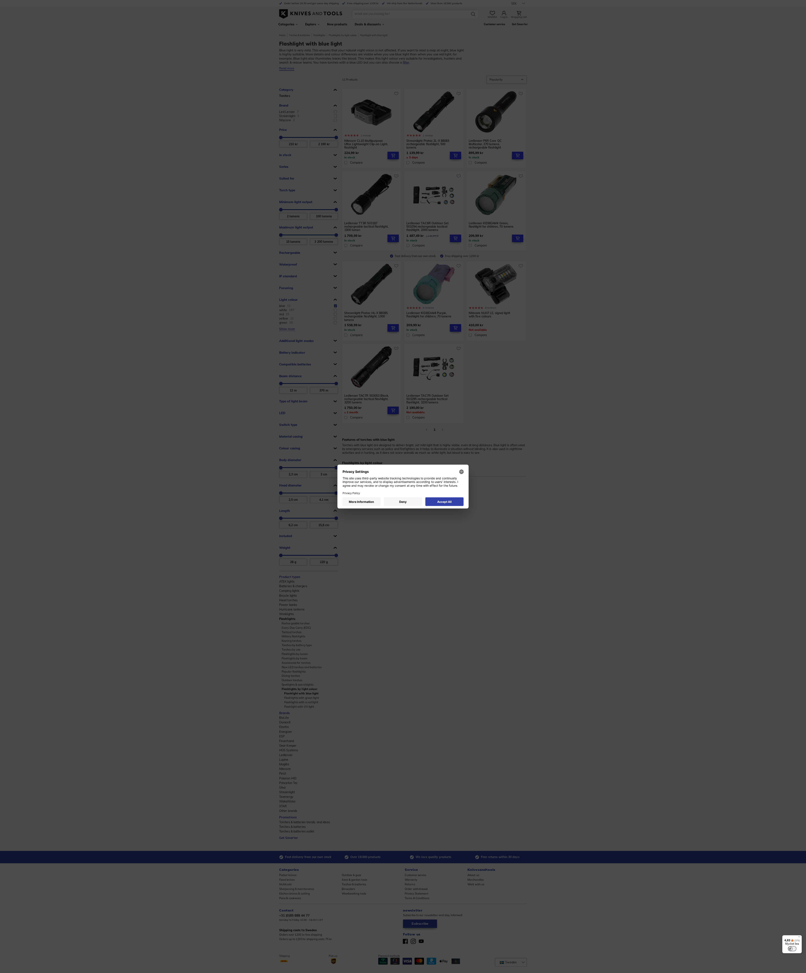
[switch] (792, 948)
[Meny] (799, 937)
